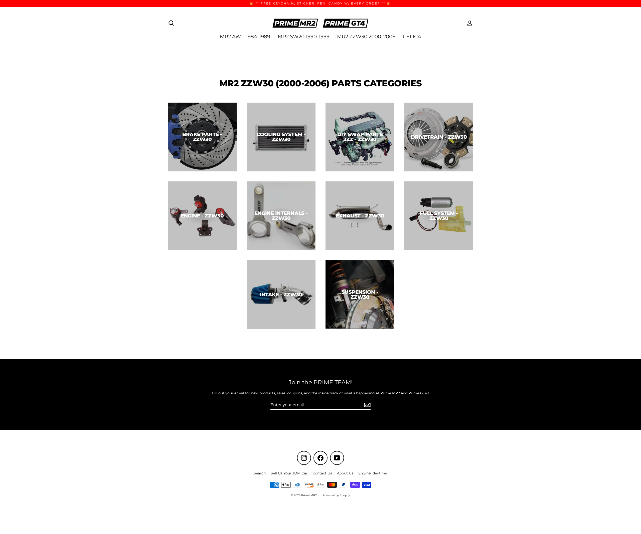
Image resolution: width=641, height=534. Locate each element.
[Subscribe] (367, 405)
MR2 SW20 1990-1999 (304, 37)
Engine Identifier (372, 473)
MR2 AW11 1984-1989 (245, 37)
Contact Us (322, 473)
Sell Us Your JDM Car (289, 473)
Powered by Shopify (336, 495)
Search (260, 473)
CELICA (412, 37)
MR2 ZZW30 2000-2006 (366, 37)
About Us (345, 473)
